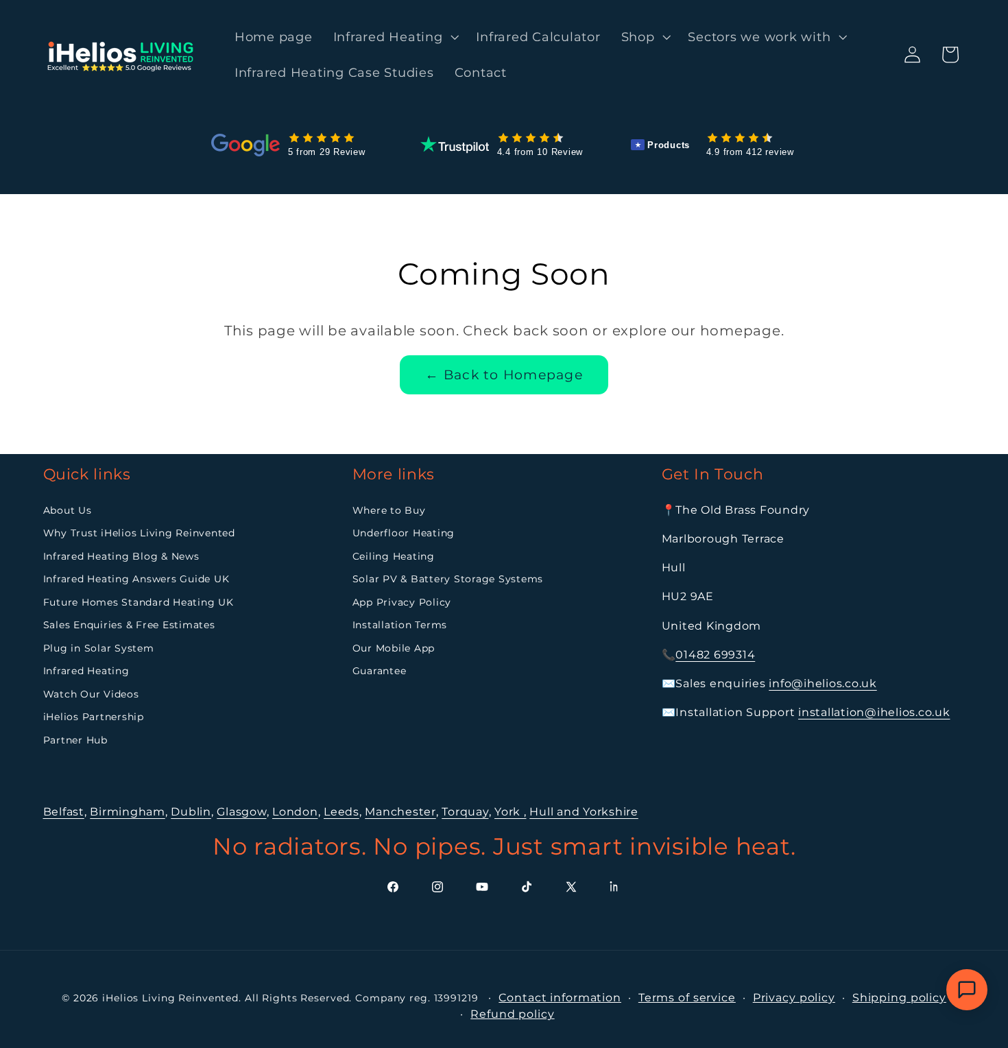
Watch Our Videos (91, 694)
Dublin (191, 811)
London (295, 811)
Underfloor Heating (403, 533)
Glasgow (241, 811)
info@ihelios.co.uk (823, 683)
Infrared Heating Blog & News (121, 556)
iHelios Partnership (93, 717)
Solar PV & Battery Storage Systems (448, 579)
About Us (67, 510)
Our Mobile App (393, 648)
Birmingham (127, 811)
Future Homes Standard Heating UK (138, 602)
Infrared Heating (86, 671)
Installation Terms (400, 625)
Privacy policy (794, 997)
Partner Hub (75, 740)
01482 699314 (715, 654)
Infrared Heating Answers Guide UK (136, 579)
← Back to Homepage (504, 375)
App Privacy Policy (402, 602)
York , (510, 811)
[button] (394, 37)
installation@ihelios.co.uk (874, 712)
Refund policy (512, 1014)
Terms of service (687, 997)
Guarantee (379, 671)
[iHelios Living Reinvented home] (121, 55)
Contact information (560, 997)
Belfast (63, 811)
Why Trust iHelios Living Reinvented (139, 533)
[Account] (912, 54)
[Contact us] (966, 989)
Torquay (465, 811)
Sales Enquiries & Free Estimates (129, 625)
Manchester (400, 811)
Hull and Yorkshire (583, 811)
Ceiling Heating (393, 556)
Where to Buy (389, 510)
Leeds (341, 811)
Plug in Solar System (98, 648)
